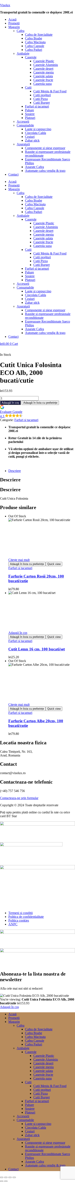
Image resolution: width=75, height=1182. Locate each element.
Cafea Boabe (33, 38)
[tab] (41, 471)
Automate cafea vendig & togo (45, 170)
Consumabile (25, 125)
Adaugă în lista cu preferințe (40, 402)
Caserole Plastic (43, 61)
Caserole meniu (43, 72)
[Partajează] (10, 1177)
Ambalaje (23, 53)
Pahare (29, 110)
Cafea (20, 31)
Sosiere (30, 114)
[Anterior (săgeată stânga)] (1, 1181)
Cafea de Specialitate (38, 34)
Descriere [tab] (10, 479)
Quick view (54, 564)
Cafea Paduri (33, 49)
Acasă (12, 19)
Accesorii (23, 121)
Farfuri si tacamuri (37, 106)
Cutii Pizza (40, 99)
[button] (41, 27)
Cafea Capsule (34, 46)
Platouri (30, 118)
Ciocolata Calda (35, 133)
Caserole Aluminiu (45, 65)
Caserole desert (43, 68)
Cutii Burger (41, 102)
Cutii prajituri (42, 95)
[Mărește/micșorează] (1, 1177)
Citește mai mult (19, 560)
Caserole (30, 57)
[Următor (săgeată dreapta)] (6, 1181)
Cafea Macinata (35, 42)
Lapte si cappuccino (38, 129)
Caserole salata (43, 76)
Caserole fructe (43, 80)
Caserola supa (42, 83)
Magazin (14, 27)
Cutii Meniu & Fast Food (49, 91)
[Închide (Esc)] (14, 1177)
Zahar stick (32, 140)
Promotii (14, 23)
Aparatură (23, 144)
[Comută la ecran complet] (6, 1177)
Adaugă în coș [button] (17, 632)
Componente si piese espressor (45, 148)
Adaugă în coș (10, 402)
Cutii (28, 87)
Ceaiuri (30, 136)
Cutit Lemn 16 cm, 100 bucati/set (36, 649)
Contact (13, 174)
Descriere (14, 471)
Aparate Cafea (34, 167)
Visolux (5, 5)
